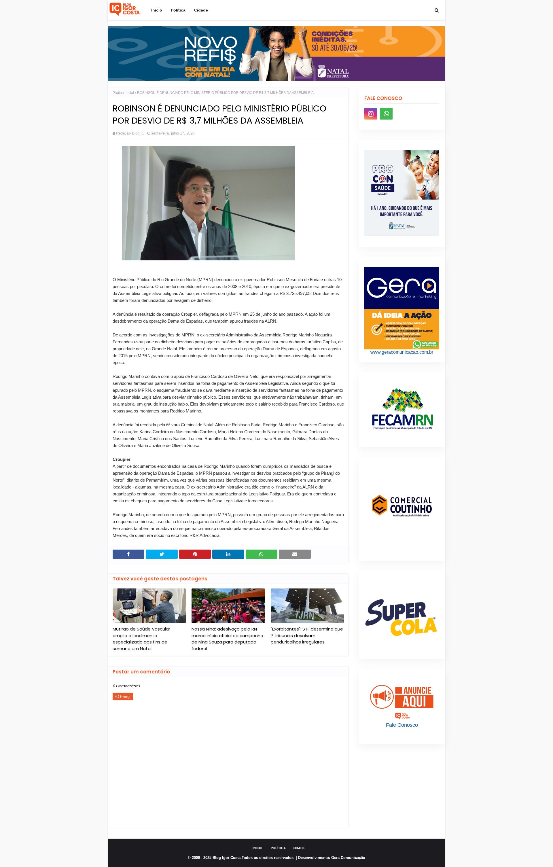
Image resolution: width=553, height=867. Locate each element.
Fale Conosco (402, 725)
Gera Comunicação (348, 857)
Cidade (299, 848)
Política (278, 848)
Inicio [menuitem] (156, 10)
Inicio (257, 848)
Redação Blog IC (130, 133)
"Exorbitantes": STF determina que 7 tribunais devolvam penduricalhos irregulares (307, 635)
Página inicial (123, 93)
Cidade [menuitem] (201, 10)
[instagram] (370, 114)
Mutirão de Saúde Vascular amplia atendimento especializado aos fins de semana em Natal (141, 639)
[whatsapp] (386, 114)
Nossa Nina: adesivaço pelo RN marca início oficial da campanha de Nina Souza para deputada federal (227, 639)
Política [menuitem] (178, 10)
